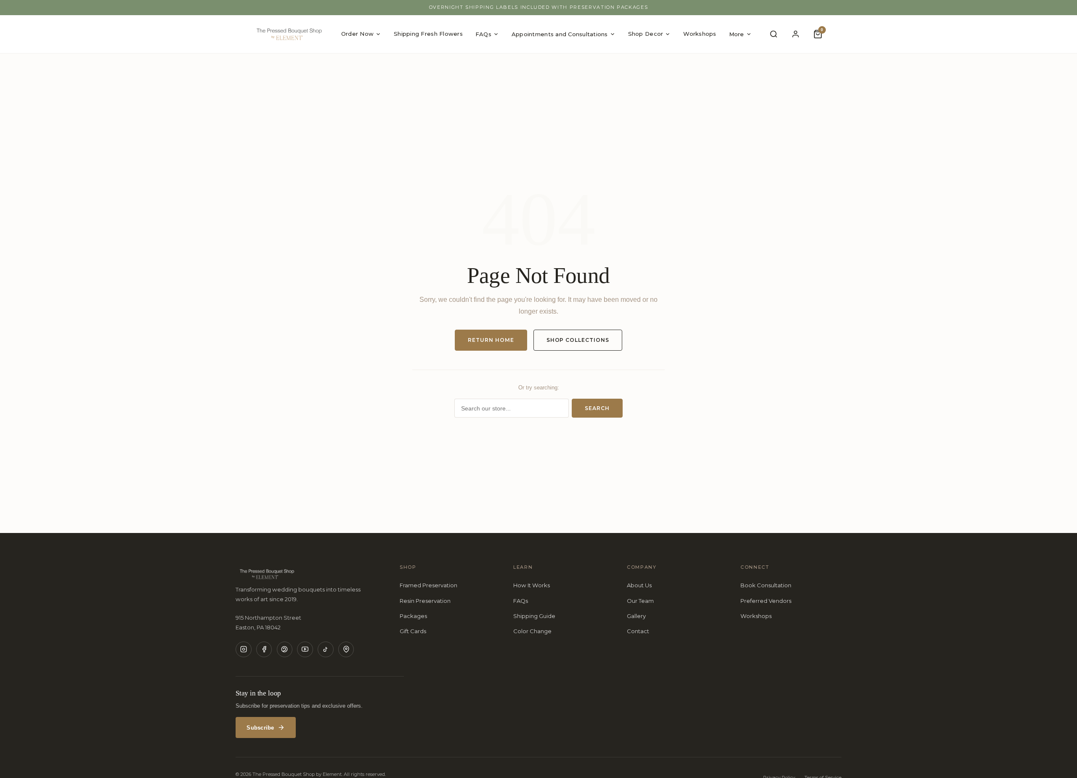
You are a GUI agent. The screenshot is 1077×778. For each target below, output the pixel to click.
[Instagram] (244, 650)
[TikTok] (326, 650)
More (736, 34)
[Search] (774, 34)
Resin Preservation (425, 600)
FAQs (483, 34)
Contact (638, 631)
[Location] (346, 650)
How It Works (531, 585)
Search (597, 408)
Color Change (532, 631)
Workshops (699, 33)
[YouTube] (305, 650)
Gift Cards (413, 631)
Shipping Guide (534, 616)
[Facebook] (264, 650)
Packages (413, 616)
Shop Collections (578, 340)
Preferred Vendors (765, 600)
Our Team (640, 600)
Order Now (357, 33)
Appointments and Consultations (560, 34)
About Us (639, 585)
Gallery (636, 616)
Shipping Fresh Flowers (428, 33)
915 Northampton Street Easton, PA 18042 (268, 622)
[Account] (796, 34)
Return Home (491, 340)
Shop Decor (645, 33)
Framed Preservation (428, 585)
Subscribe (260, 728)
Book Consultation (765, 585)
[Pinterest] (285, 650)
